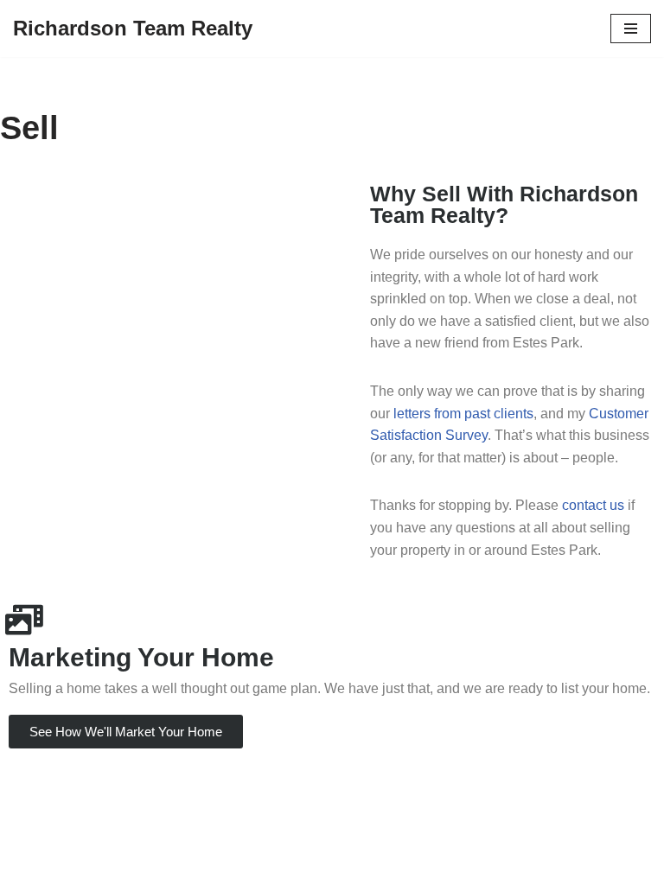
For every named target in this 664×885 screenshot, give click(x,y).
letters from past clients (463, 413)
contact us (593, 505)
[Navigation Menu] (630, 28)
